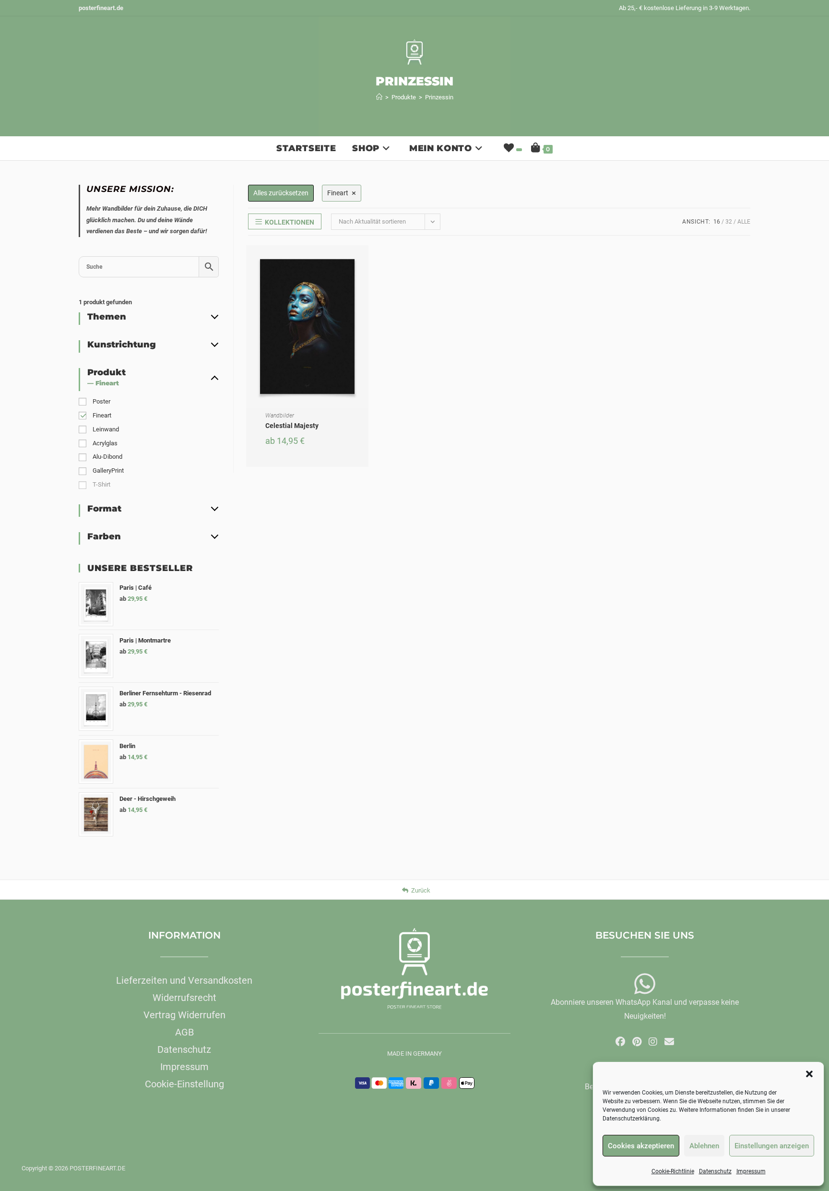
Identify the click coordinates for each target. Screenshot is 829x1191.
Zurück (420, 890)
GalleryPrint (108, 470)
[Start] (379, 97)
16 (716, 221)
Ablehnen (704, 1146)
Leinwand (106, 429)
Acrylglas (105, 443)
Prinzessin (439, 97)
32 (728, 221)
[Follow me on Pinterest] (636, 1042)
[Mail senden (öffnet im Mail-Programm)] (669, 1042)
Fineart (102, 415)
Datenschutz (715, 1171)
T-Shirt (101, 484)
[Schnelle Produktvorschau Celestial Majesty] (363, 262)
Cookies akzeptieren (641, 1146)
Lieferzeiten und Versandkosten (184, 980)
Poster (101, 401)
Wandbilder (279, 415)
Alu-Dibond (107, 456)
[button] (809, 1074)
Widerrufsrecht (184, 997)
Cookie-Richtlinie (672, 1171)
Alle (743, 221)
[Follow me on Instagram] (653, 1042)
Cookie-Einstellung (184, 1084)
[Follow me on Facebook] (620, 1042)
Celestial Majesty (292, 425)
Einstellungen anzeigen (771, 1146)
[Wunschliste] (512, 148)
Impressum (751, 1171)
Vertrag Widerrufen (184, 1015)
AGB (184, 1032)
